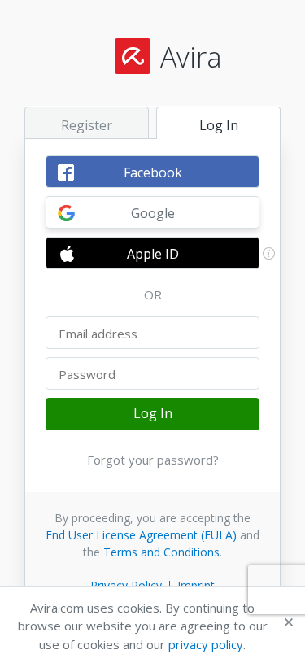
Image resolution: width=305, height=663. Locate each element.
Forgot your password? (153, 459)
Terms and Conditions (161, 552)
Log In (152, 413)
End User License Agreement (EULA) (141, 535)
